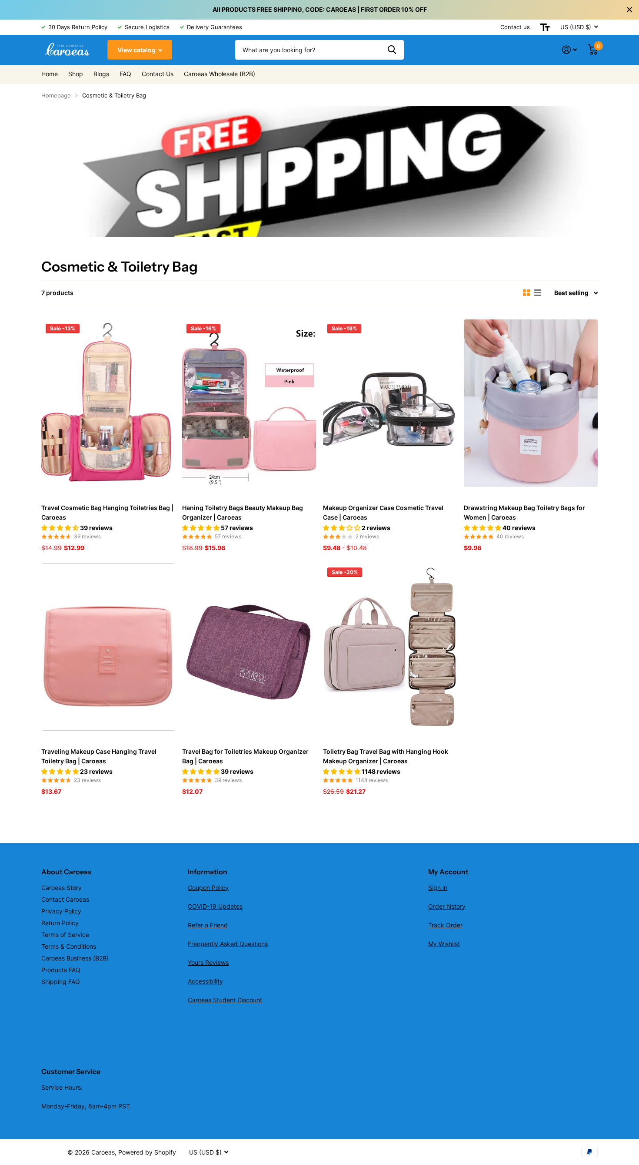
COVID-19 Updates (215, 906)
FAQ (125, 73)
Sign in (437, 887)
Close (629, 9)
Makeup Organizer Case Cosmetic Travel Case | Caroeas (383, 512)
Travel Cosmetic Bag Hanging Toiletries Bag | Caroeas (107, 512)
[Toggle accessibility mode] (545, 27)
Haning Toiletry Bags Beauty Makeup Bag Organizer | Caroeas (242, 512)
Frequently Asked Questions (228, 943)
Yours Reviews (208, 962)
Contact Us (157, 73)
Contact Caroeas (65, 899)
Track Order (445, 925)
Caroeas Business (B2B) (75, 958)
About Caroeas (66, 871)
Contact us (515, 27)
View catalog (137, 50)
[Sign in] (569, 50)
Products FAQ (60, 970)
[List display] (537, 293)
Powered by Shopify (147, 1152)
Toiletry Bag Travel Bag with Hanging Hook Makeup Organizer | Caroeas (385, 756)
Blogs (101, 73)
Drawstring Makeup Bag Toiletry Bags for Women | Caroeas (524, 512)
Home (49, 73)
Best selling (571, 292)
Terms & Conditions (68, 946)
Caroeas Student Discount (225, 1000)
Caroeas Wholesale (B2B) (219, 73)
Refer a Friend (208, 925)
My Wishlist (444, 943)
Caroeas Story (61, 887)
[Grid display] (526, 293)
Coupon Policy (208, 887)
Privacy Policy (61, 911)
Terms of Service (65, 934)
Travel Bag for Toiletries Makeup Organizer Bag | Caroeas (245, 756)
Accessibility (205, 981)
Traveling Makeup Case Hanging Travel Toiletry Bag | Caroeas (98, 756)
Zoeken (392, 50)
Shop (75, 73)
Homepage (56, 95)
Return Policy (60, 923)
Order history (447, 906)
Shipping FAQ (60, 981)
